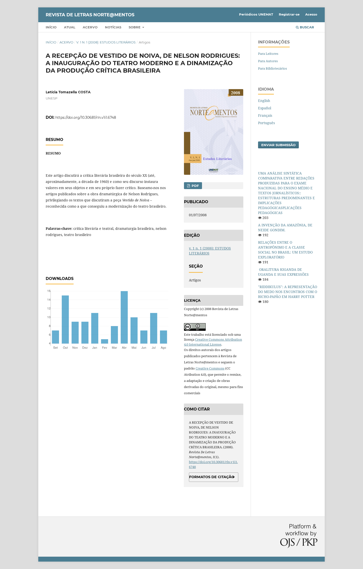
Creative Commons (210, 368)
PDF (195, 186)
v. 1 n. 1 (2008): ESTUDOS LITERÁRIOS (106, 42)
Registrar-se (289, 14)
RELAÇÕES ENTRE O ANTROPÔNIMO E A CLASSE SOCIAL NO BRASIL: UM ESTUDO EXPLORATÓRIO (285, 249)
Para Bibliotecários (272, 68)
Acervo (90, 27)
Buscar (306, 27)
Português (266, 122)
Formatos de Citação (211, 477)
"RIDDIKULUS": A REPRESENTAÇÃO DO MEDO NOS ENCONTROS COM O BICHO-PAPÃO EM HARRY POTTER (287, 291)
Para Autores (268, 61)
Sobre (135, 27)
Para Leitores (268, 53)
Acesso (311, 14)
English (264, 100)
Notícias (113, 27)
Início (51, 27)
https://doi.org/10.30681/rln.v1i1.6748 (85, 117)
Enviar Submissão (278, 145)
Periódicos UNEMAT (256, 14)
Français (265, 115)
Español (264, 108)
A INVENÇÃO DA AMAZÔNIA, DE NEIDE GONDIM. (285, 227)
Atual (69, 27)
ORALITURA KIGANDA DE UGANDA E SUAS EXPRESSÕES (283, 272)
